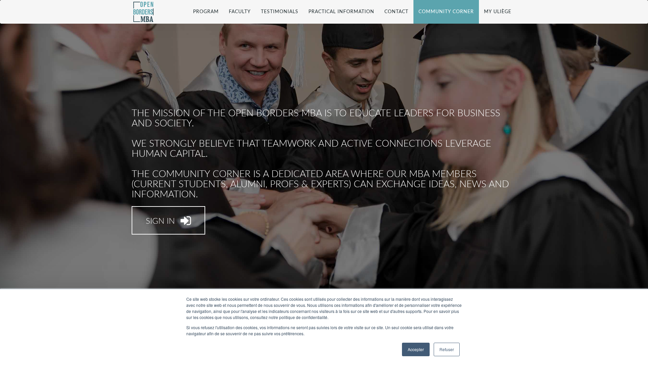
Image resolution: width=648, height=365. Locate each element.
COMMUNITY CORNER (446, 11)
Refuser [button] (446, 349)
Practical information (341, 11)
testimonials (279, 11)
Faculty (240, 11)
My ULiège (497, 11)
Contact (396, 11)
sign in (161, 221)
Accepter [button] (416, 349)
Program (206, 11)
